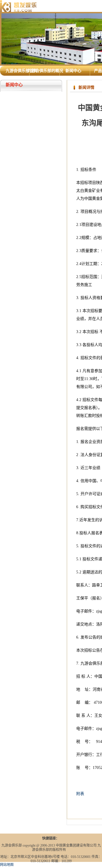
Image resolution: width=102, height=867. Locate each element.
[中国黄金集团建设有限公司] (18, 6)
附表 (80, 794)
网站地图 (7, 865)
